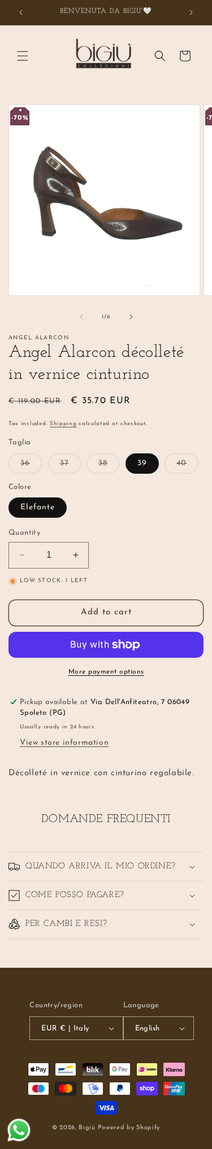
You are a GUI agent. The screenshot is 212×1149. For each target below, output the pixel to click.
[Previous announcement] (20, 12)
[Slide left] (81, 316)
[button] (22, 55)
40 (187, 466)
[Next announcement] (191, 12)
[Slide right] (131, 316)
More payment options (106, 672)
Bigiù (87, 1128)
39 (142, 463)
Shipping (63, 424)
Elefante (37, 507)
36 (31, 466)
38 (108, 466)
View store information (64, 743)
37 (70, 466)
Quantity (24, 532)
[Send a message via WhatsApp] (19, 1130)
